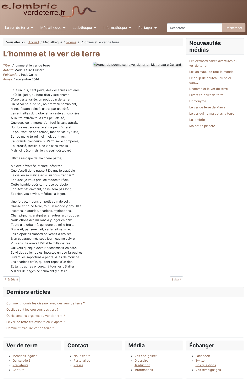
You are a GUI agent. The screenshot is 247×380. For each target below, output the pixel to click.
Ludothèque (82, 28)
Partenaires (82, 360)
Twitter (200, 360)
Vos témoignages (208, 370)
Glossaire (141, 360)
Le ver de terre (17, 28)
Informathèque (115, 28)
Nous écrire (82, 356)
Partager (145, 28)
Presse (78, 365)
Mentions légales (25, 356)
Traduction (142, 365)
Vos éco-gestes (145, 356)
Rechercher (234, 28)
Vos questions (205, 365)
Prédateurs (20, 365)
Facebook (202, 356)
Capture (18, 370)
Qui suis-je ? (21, 360)
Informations (143, 370)
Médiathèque (50, 28)
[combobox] (194, 27)
